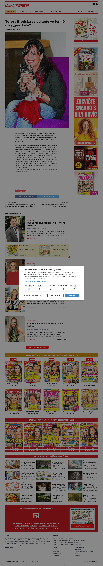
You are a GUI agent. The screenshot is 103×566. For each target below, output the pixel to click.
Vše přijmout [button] (72, 295)
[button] (51, 281)
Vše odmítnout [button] (55, 295)
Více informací (41, 278)
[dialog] (51, 283)
